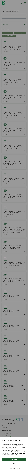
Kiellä (14, 463)
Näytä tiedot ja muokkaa (14, 468)
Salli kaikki (14, 459)
